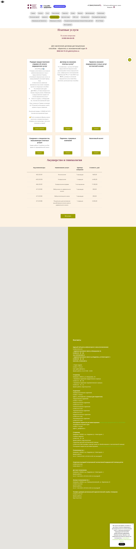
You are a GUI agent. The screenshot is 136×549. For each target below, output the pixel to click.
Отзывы (73, 13)
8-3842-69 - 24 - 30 (78, 438)
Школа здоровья (67, 24)
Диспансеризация (90, 13)
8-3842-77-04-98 (77, 426)
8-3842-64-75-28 (77, 408)
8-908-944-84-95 (68, 38)
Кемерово (110, 7)
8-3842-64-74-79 (77, 404)
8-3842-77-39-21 (77, 400)
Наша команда (55, 13)
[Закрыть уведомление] (133, 524)
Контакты (40, 13)
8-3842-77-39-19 (77, 367)
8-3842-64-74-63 (77, 420)
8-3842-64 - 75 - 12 (78, 385)
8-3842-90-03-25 (77, 349)
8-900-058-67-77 (77, 466)
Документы (44, 17)
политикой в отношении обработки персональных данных (121, 539)
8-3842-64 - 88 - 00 (78, 381)
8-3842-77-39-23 (77, 394)
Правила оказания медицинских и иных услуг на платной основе (96, 64)
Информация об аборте (55, 20)
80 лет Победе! (99, 20)
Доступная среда (66, 17)
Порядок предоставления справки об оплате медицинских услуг (40, 64)
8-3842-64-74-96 (77, 416)
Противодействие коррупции (99, 17)
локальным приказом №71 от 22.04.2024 (112, 422)
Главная (33, 13)
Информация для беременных (39, 20)
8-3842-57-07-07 (77, 494)
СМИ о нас (75, 17)
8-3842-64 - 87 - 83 (78, 353)
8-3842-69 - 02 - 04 (78, 359)
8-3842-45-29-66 (77, 484)
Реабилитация (100, 13)
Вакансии (80, 13)
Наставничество (85, 17)
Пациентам (65, 13)
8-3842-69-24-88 (77, 444)
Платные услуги (54, 17)
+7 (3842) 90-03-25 (94, 5)
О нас (47, 13)
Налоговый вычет (96, 138)
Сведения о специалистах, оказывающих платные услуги (39, 140)
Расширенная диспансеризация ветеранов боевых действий (78, 20)
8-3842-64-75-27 (77, 412)
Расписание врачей (34, 17)
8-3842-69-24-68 (77, 464)
